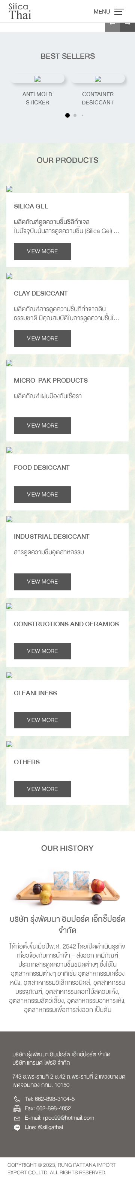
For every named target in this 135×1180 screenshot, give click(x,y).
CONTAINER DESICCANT (98, 98)
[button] (112, 24)
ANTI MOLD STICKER (37, 98)
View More (42, 251)
